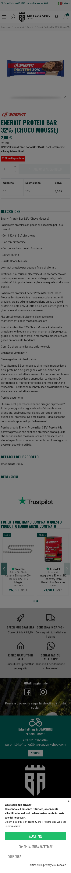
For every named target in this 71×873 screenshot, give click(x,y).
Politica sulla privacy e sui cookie (47, 865)
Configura (14, 856)
